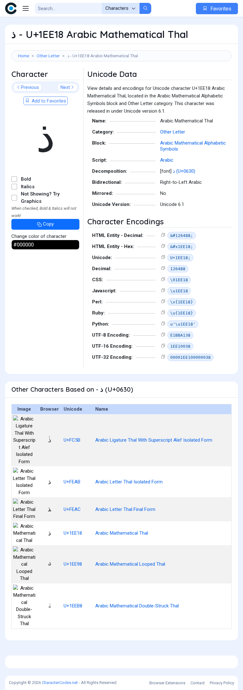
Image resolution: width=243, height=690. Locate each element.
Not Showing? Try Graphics (40, 197)
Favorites (220, 9)
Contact (197, 683)
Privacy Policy (222, 683)
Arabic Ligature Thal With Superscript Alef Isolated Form (153, 440)
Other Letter (48, 55)
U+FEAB (72, 482)
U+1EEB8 (73, 606)
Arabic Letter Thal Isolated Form (129, 482)
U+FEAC (72, 509)
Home (23, 55)
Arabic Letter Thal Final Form (125, 509)
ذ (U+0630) (184, 171)
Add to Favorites (48, 101)
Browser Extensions (167, 683)
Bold (26, 179)
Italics (27, 187)
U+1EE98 (73, 564)
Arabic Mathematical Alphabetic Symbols (193, 146)
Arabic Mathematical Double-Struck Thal (137, 606)
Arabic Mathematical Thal (121, 533)
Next (65, 87)
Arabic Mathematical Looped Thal (130, 564)
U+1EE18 (73, 533)
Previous (30, 87)
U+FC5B (72, 440)
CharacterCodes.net (60, 682)
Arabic (166, 160)
